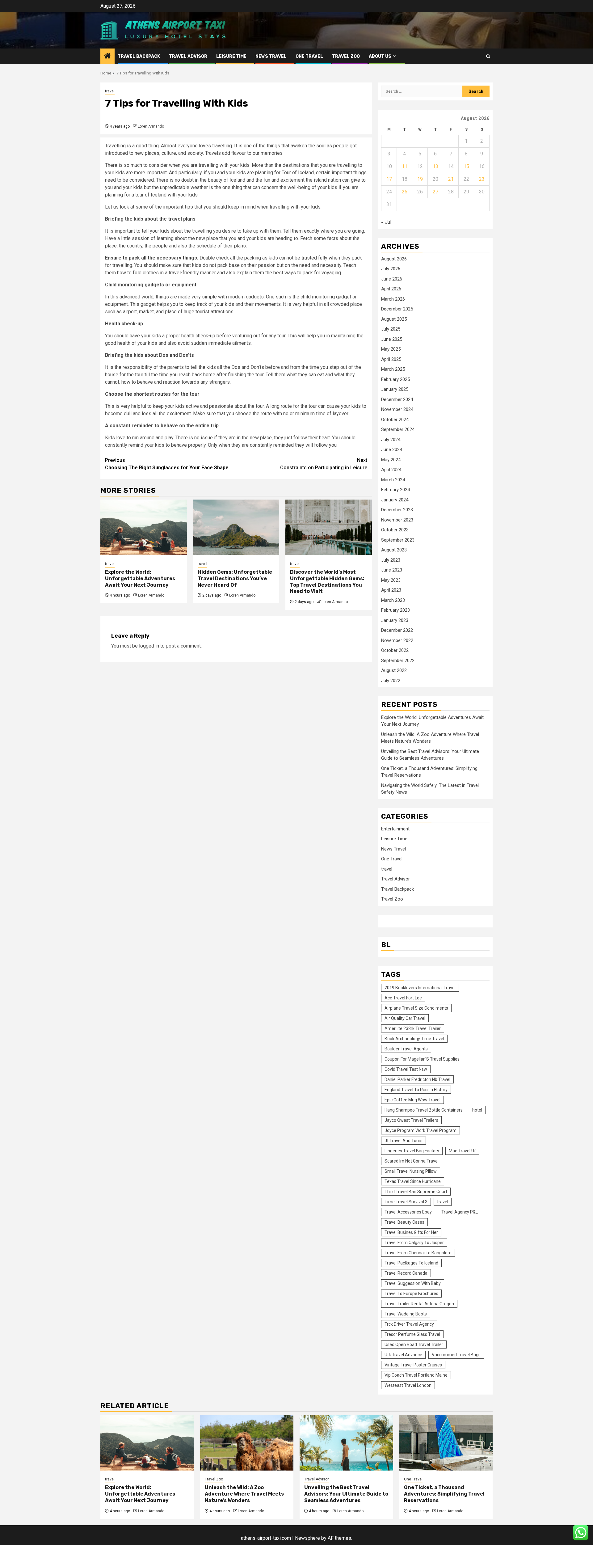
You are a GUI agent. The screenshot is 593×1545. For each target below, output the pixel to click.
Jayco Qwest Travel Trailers (411, 1120)
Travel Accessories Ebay (408, 1211)
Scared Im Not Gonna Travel (412, 1161)
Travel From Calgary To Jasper (414, 1242)
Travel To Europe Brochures (411, 1293)
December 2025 (397, 309)
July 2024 (390, 439)
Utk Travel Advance (403, 1354)
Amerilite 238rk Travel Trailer (413, 1028)
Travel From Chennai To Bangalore (418, 1252)
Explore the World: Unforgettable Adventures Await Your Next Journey (140, 578)
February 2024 (395, 489)
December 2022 (397, 630)
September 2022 (397, 660)
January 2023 (394, 620)
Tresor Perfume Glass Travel (412, 1334)
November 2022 (397, 640)
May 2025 (391, 349)
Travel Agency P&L (459, 1211)
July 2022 (390, 680)
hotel (477, 1110)
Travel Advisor (188, 56)
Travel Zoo (346, 56)
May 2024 (391, 459)
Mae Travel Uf (462, 1150)
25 (404, 192)
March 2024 (393, 480)
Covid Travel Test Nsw (406, 1069)
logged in (149, 646)
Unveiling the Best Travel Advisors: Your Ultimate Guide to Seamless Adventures (346, 1493)
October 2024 (395, 419)
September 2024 (397, 429)
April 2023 (391, 590)
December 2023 (397, 510)
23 (482, 179)
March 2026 (393, 299)
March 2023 (393, 600)
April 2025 (391, 359)
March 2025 (393, 369)
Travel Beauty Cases (404, 1222)
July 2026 (390, 269)
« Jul (386, 222)
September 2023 (397, 540)
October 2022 (395, 650)
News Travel (271, 56)
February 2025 (395, 379)
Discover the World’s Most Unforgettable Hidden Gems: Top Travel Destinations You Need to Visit (327, 581)
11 (404, 166)
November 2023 (397, 520)
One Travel (309, 56)
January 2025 (394, 389)
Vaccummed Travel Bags (456, 1354)
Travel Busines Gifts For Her (411, 1232)
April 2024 (391, 469)
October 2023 (395, 530)
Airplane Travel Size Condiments (416, 1008)
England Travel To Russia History (416, 1089)
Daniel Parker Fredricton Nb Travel (417, 1079)
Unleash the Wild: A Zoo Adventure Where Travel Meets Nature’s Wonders (244, 1493)
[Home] (107, 56)
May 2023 (391, 580)
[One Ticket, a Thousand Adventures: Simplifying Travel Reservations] (446, 1443)
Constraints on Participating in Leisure (323, 464)
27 (435, 192)
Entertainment (395, 829)
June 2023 (391, 570)
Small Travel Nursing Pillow (411, 1171)
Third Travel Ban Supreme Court (416, 1191)
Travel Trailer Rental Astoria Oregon (419, 1303)
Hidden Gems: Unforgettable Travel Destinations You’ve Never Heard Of (235, 578)
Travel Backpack (139, 56)
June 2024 (391, 449)
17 (389, 179)
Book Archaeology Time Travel (414, 1038)
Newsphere (307, 1538)
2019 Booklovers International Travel (420, 987)
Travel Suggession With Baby (413, 1283)
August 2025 (394, 319)
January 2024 (394, 500)
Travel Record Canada (406, 1273)
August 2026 (394, 259)
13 (435, 166)
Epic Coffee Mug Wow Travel (412, 1099)
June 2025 (391, 339)
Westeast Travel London (408, 1385)
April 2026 (391, 289)
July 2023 (390, 560)
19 (420, 179)
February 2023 (395, 610)
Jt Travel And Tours (404, 1140)
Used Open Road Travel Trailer (414, 1344)
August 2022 (394, 670)
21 (451, 179)
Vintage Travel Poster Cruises (413, 1364)
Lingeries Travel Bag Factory (412, 1150)
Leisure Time (231, 56)
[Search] (488, 56)
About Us (380, 56)
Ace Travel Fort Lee (403, 997)
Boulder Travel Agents (406, 1048)
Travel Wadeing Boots (406, 1313)
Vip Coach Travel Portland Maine (416, 1375)
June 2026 (391, 279)
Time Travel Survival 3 (406, 1201)
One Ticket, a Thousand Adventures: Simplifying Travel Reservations (444, 1493)
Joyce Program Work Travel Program (420, 1130)
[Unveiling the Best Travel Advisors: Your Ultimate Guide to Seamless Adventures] (346, 1443)
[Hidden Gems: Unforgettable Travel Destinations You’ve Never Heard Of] (236, 527)
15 (466, 166)
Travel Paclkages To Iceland (411, 1262)
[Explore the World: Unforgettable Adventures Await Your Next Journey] (143, 527)
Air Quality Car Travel (405, 1018)
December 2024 (397, 399)
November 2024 (397, 409)
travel (110, 91)
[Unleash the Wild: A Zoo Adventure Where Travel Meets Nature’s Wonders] (247, 1443)
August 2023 (394, 550)
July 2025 (390, 329)
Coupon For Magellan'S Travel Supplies (422, 1059)
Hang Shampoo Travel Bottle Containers (424, 1110)
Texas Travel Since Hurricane (413, 1181)
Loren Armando (151, 126)
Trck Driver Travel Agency (409, 1324)
